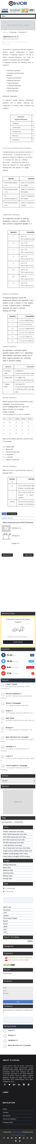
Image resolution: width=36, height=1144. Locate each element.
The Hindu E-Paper (10, 918)
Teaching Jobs (8, 873)
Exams (5, 924)
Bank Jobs (7, 867)
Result (5, 921)
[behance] (31, 1138)
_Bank (5, 927)
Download (6, 910)
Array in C (16, 543)
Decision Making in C (13, 694)
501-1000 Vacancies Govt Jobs (14, 840)
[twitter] (10, 1084)
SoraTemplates (16, 1132)
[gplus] (14, 1084)
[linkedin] (19, 1084)
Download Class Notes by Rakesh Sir (20, 957)
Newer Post (7, 555)
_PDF (5, 913)
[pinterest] (28, 1084)
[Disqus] (18, 584)
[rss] (27, 1138)
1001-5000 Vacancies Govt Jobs (14, 837)
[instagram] (24, 1084)
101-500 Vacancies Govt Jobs (13, 842)
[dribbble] (23, 1138)
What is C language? (13, 703)
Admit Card (7, 907)
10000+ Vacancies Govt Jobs (13, 831)
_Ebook (5, 915)
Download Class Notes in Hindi (18, 960)
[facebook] (5, 1084)
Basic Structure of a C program (17, 737)
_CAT (5, 932)
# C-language (12, 514)
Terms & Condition (9, 1119)
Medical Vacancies (9, 865)
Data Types (10, 718)
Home (5, 32)
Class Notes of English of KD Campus (16, 856)
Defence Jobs (8, 870)
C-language (12, 32)
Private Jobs (7, 879)
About (5, 1109)
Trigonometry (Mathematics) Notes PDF (17, 851)
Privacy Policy (8, 1122)
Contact (5, 1112)
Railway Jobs (7, 876)
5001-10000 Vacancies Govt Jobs (15, 834)
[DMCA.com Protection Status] (9, 965)
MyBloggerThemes (18, 1135)
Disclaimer (6, 1116)
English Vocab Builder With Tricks (15, 854)
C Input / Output (11, 684)
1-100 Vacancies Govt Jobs (12, 845)
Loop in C (9, 756)
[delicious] (19, 1141)
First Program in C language (16, 765)
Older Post (28, 555)
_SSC (4, 929)
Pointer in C (16, 528)
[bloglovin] (19, 1138)
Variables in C (11, 746)
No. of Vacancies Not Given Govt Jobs (16, 848)
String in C (16, 536)
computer (18, 822)
